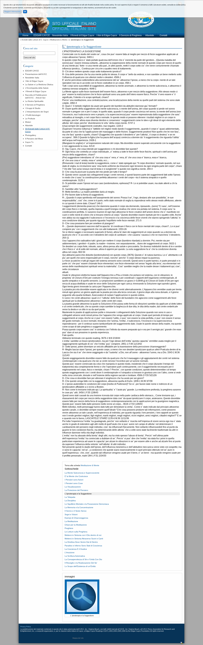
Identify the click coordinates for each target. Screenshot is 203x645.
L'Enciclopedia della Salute (36, 88)
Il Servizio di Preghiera (130, 35)
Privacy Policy (25, 627)
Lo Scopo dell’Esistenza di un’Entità (80, 566)
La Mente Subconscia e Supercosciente (82, 473)
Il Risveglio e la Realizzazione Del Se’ (81, 563)
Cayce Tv (29, 142)
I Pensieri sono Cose (74, 483)
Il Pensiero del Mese (34, 139)
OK (25, 12)
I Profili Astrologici (32, 115)
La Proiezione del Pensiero (76, 490)
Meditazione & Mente (58, 40)
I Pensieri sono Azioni (74, 480)
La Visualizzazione (73, 487)
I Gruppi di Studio (32, 108)
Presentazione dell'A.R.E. (36, 74)
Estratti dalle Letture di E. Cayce (35, 40)
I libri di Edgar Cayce (107, 35)
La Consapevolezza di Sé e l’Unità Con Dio (83, 559)
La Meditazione (71, 521)
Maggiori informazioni (12, 12)
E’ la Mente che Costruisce (76, 476)
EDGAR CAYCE (42, 35)
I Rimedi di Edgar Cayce (82, 35)
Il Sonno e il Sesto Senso (75, 511)
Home (25, 35)
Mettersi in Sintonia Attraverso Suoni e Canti (84, 538)
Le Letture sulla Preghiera (76, 532)
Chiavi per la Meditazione (76, 525)
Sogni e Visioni (71, 514)
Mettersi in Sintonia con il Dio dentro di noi (83, 535)
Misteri (28, 122)
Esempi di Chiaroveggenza (76, 518)
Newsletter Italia (60, 35)
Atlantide (149, 35)
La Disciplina (70, 500)
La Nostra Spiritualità (34, 101)
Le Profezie (30, 118)
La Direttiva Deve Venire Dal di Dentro (81, 542)
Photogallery (30, 135)
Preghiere (69, 528)
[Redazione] (181, 643)
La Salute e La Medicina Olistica (39, 84)
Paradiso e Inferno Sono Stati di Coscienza (83, 546)
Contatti (163, 35)
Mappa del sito (78, 638)
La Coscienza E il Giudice (76, 549)
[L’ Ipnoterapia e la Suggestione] (82, 613)
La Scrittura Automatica (75, 556)
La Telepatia (70, 497)
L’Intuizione (69, 552)
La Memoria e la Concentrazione (79, 507)
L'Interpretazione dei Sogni (37, 112)
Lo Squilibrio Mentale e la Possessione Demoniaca (87, 504)
